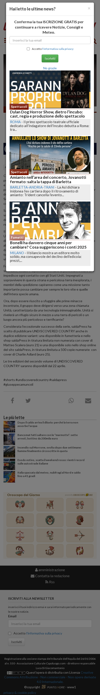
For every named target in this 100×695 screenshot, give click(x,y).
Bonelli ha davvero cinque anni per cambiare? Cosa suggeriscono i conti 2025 (48, 245)
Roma (15, 122)
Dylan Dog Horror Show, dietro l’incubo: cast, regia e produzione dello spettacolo (47, 114)
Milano (17, 253)
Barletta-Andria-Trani (32, 187)
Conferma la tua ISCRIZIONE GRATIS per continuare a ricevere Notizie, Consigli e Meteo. (49, 27)
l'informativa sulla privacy (57, 49)
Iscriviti (50, 58)
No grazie (50, 68)
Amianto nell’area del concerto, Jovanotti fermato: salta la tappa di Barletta (48, 179)
